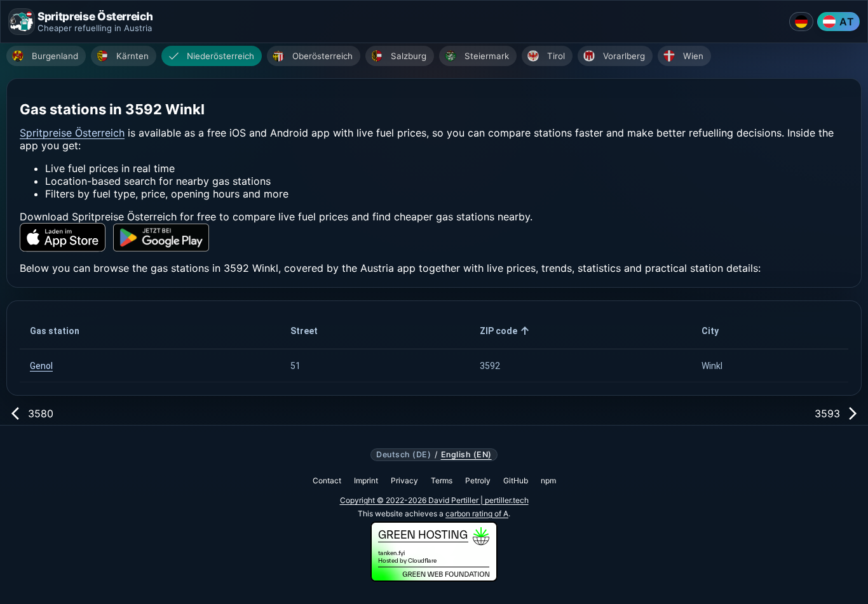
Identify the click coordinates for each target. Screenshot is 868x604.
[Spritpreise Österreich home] (21, 21)
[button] (150, 331)
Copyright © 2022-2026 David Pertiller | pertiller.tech (434, 500)
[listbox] (437, 57)
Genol (41, 366)
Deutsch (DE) (403, 455)
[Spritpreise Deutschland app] (801, 21)
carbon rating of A (476, 513)
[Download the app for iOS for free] (62, 237)
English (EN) (466, 455)
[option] (46, 56)
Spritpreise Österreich (72, 132)
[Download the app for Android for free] (161, 238)
